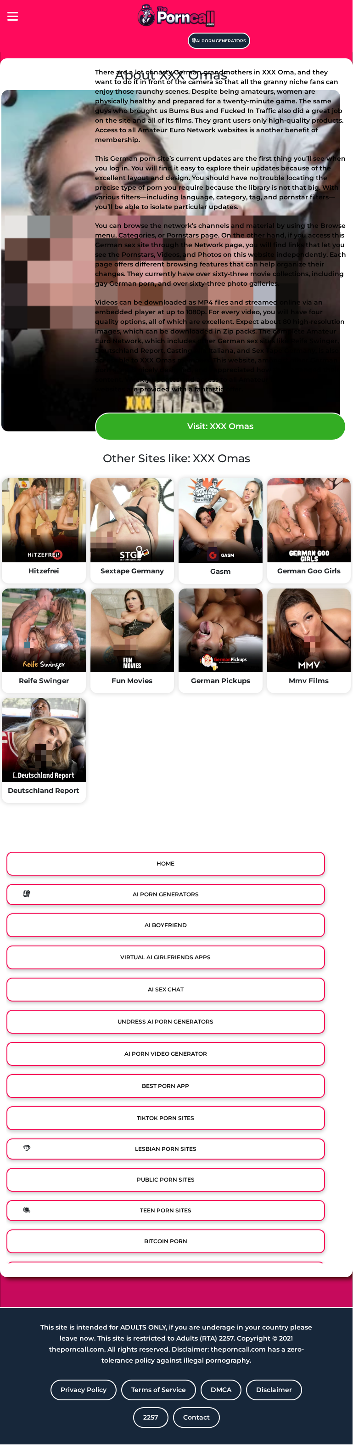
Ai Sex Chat (166, 989)
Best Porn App (165, 1085)
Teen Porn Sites (165, 1210)
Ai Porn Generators (221, 40)
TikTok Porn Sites (165, 1118)
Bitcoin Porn (165, 1241)
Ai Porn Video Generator (165, 1053)
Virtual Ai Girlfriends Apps (165, 957)
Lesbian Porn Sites (165, 1148)
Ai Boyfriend (166, 925)
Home (165, 863)
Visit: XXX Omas (220, 426)
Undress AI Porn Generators (165, 1021)
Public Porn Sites (166, 1179)
